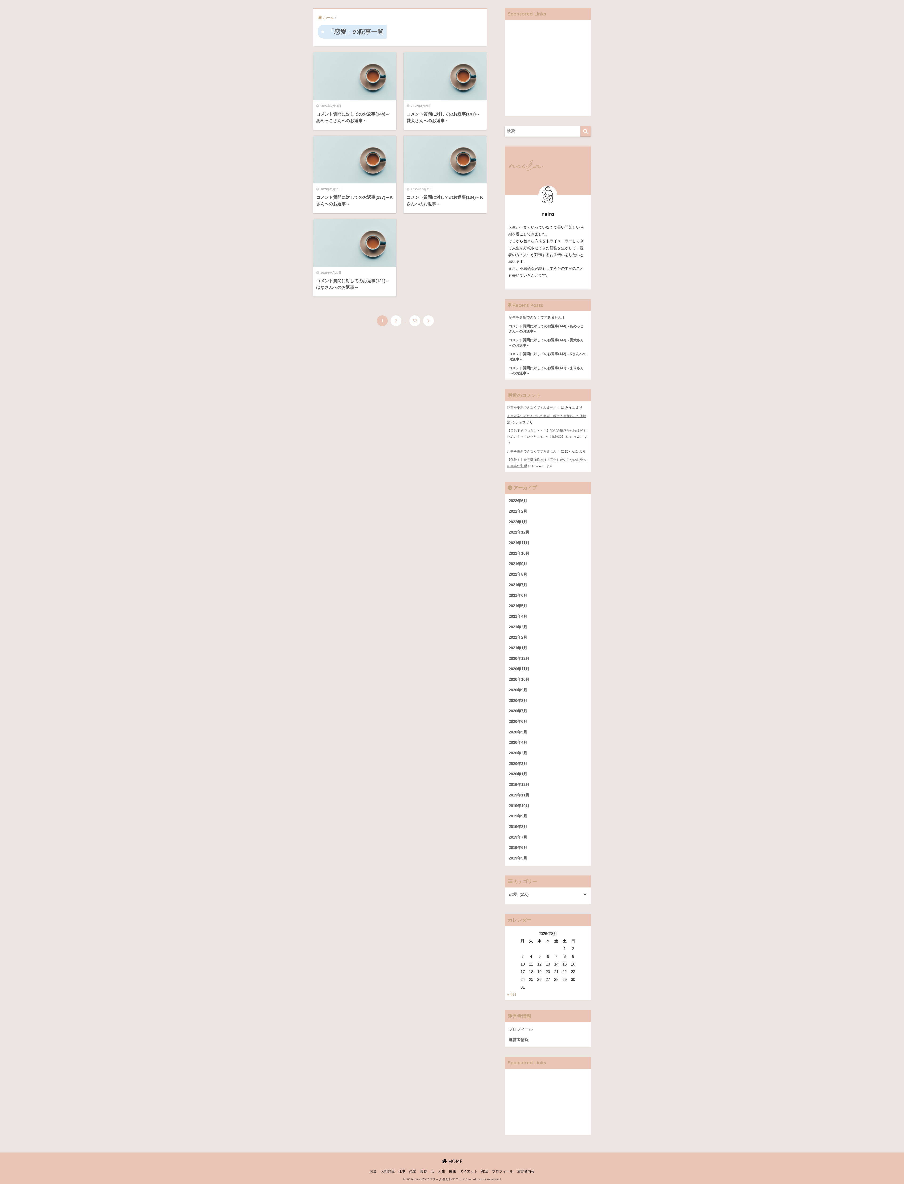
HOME (455, 1161)
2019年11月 (519, 795)
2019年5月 (518, 858)
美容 (423, 1171)
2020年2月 (518, 763)
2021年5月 (518, 606)
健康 (452, 1171)
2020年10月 (519, 679)
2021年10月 (519, 553)
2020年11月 (519, 669)
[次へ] (428, 320)
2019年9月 (518, 816)
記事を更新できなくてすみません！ (533, 407)
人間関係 (387, 1171)
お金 (373, 1171)
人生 (441, 1171)
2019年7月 (518, 837)
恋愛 (412, 1171)
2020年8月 (518, 700)
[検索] (585, 131)
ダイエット (468, 1171)
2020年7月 (518, 711)
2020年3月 (518, 753)
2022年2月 (518, 511)
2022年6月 (518, 501)
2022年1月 (518, 522)
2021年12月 (519, 532)
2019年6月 (518, 847)
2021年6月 (518, 595)
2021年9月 (518, 564)
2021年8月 (518, 574)
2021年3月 (518, 627)
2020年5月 (518, 732)
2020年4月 (518, 742)
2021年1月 (518, 648)
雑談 (484, 1171)
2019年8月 (518, 826)
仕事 (401, 1171)
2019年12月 (519, 784)
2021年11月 (519, 543)
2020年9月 (518, 690)
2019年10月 (519, 806)
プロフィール (521, 1029)
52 (414, 320)
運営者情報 (519, 1039)
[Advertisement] (548, 72)
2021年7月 (518, 585)
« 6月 (512, 994)
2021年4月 (518, 616)
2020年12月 (519, 658)
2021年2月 (518, 637)
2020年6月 (518, 721)
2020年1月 (518, 774)
